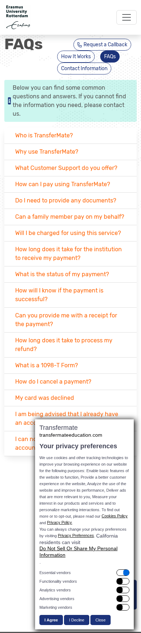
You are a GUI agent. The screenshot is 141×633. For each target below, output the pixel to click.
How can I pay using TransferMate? (62, 184)
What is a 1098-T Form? (46, 365)
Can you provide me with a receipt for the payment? (66, 320)
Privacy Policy (59, 522)
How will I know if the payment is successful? (59, 295)
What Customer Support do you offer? (66, 167)
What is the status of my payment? (62, 274)
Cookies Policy (115, 516)
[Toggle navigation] (126, 17)
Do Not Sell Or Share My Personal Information (78, 552)
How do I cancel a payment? (53, 381)
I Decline (76, 620)
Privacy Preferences (76, 535)
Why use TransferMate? (46, 151)
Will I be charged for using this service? (68, 233)
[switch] (84, 572)
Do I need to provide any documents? (65, 200)
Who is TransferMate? (44, 135)
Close (100, 620)
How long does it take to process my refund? (63, 344)
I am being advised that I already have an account (66, 418)
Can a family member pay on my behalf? (69, 216)
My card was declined (44, 397)
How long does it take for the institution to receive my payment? (68, 253)
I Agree (51, 620)
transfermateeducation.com (70, 435)
